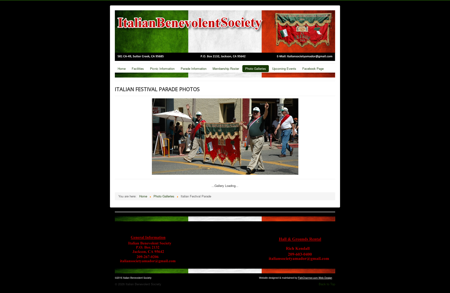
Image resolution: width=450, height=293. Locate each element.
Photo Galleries (255, 68)
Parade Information (193, 68)
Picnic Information (162, 68)
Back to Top (327, 284)
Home (122, 68)
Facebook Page (313, 68)
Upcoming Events (284, 68)
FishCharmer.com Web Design (315, 277)
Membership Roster (226, 68)
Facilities (138, 68)
